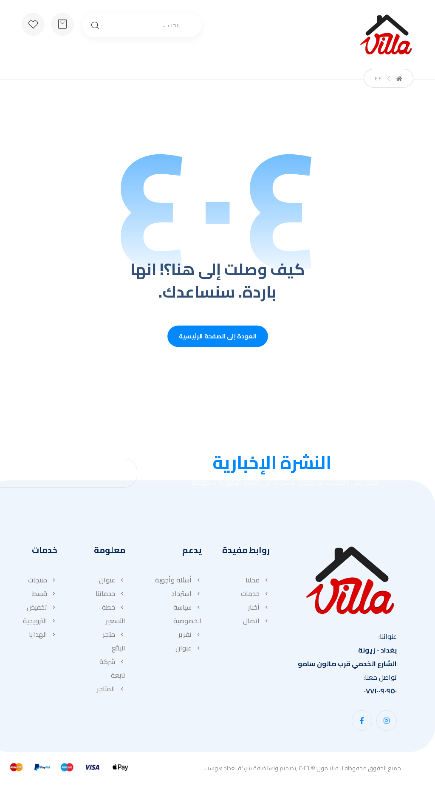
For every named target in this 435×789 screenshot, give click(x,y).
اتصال (251, 620)
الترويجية (35, 620)
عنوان (183, 647)
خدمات (250, 593)
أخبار (254, 607)
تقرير (185, 634)
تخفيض (37, 607)
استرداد (181, 593)
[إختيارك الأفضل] (386, 34)
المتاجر (106, 688)
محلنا (253, 579)
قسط (39, 593)
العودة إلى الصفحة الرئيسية (218, 336)
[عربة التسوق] (62, 23)
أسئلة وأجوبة (173, 579)
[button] (386, 720)
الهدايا (38, 634)
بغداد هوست (220, 768)
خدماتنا (105, 593)
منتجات (37, 579)
